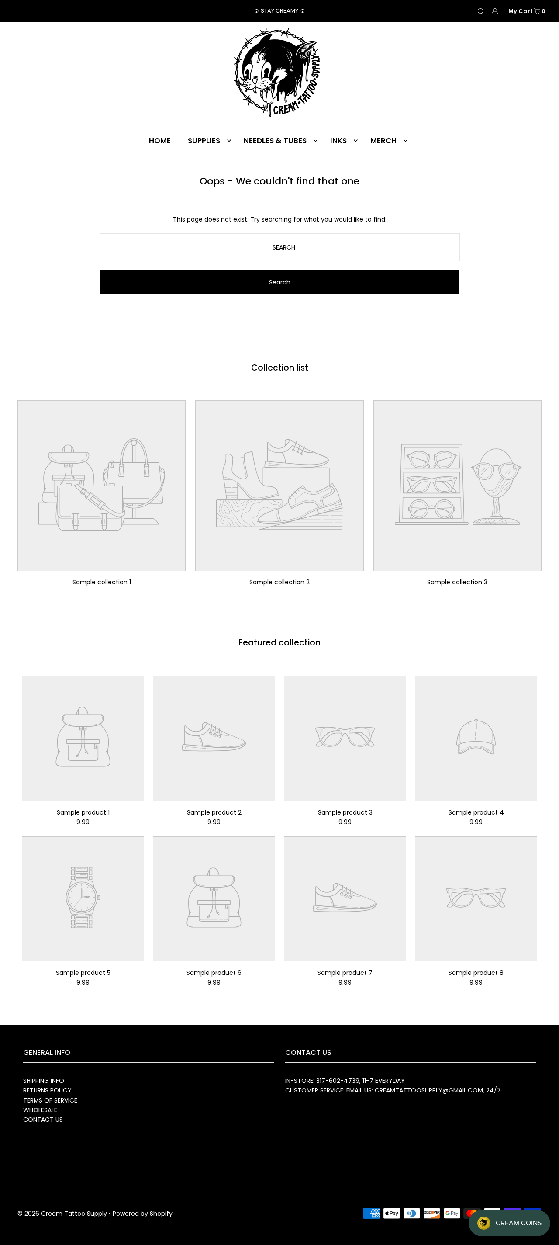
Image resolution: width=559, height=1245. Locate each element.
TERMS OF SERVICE (50, 1100)
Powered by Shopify (143, 1213)
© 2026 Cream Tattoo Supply (63, 1213)
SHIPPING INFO (43, 1080)
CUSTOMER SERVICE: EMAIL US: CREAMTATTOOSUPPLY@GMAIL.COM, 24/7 (393, 1090)
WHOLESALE (40, 1110)
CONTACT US (43, 1119)
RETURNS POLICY (47, 1090)
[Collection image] (101, 565)
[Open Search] (481, 11)
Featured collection (279, 643)
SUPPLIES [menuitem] (204, 140)
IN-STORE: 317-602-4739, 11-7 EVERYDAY (345, 1080)
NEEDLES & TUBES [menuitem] (275, 140)
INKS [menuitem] (338, 140)
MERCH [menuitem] (383, 140)
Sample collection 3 (457, 582)
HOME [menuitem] (160, 140)
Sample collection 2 (279, 582)
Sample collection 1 (101, 582)
